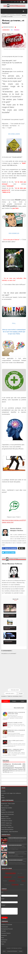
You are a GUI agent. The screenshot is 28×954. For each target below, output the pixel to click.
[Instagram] (20, 1)
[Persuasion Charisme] (17, 30)
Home (4, 951)
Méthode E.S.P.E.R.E (6, 818)
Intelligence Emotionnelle (12, 764)
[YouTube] (23, 1)
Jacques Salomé (4, 816)
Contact (3, 797)
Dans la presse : (11, 852)
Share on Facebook (10, 548)
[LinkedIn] (17, 1)
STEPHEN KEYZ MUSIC (6, 820)
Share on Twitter (10, 552)
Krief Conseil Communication (7, 814)
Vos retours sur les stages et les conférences (11, 793)
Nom (2, 892)
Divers (13, 770)
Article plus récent (15, 689)
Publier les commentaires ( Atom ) (15, 696)
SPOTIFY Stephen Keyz (6, 822)
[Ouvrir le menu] (23, 11)
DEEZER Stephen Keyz (6, 825)
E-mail (2, 898)
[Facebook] (11, 1)
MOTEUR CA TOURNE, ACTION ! (15, 722)
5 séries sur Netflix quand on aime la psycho (17, 837)
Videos (10, 772)
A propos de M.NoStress (12, 951)
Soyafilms (3, 810)
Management (6, 770)
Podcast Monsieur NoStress (7, 829)
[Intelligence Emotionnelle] (11, 30)
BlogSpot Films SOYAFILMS (7, 812)
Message (3, 905)
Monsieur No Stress (18, 948)
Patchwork (5, 769)
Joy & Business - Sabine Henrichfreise (9, 831)
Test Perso (5, 772)
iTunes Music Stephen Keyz (7, 827)
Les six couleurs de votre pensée (15, 845)
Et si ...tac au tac (5, 805)
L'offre (2, 795)
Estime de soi (20, 770)
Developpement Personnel (12, 768)
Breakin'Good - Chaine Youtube (8, 803)
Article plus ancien (10, 693)
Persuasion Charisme (17, 769)
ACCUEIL (3, 791)
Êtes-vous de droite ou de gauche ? (15, 860)
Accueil (20, 693)
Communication (8, 766)
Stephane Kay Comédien (6, 807)
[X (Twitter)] (14, 1)
